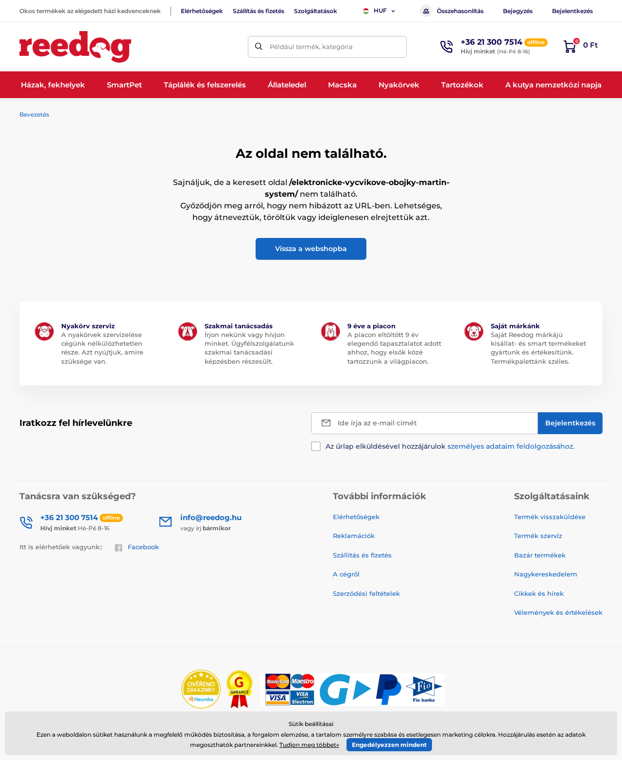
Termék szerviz (538, 536)
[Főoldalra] (75, 47)
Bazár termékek (540, 555)
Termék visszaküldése (550, 517)
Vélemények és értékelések (558, 612)
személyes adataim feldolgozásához (510, 446)
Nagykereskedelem (545, 574)
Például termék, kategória (311, 47)
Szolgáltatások (315, 11)
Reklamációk (354, 536)
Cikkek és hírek (539, 593)
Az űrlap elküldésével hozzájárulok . (450, 446)
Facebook (143, 547)
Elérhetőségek (202, 11)
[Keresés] (259, 47)
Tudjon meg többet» (309, 744)
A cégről (346, 574)
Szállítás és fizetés (258, 11)
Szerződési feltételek (366, 593)
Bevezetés (34, 114)
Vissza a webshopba (311, 248)
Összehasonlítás (460, 11)
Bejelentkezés (572, 11)
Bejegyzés (518, 11)
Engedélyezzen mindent (389, 744)
